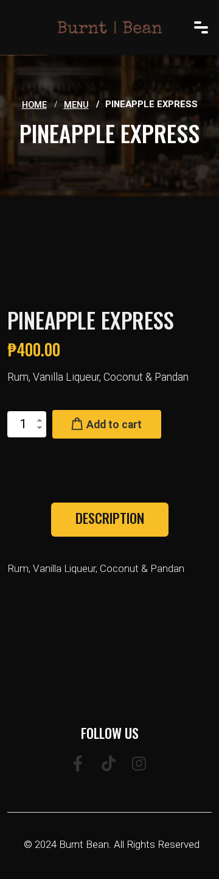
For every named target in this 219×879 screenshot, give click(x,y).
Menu (76, 104)
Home (34, 104)
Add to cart (113, 424)
